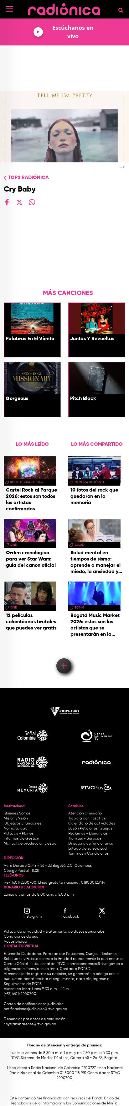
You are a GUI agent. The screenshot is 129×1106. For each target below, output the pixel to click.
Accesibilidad (16, 942)
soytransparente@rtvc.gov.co (30, 1024)
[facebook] (7, 202)
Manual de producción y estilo (30, 843)
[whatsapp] (32, 202)
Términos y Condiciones (88, 854)
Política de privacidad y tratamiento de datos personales (54, 932)
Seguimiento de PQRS (23, 984)
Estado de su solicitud (87, 849)
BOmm (79, 607)
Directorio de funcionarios (90, 843)
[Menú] (9, 8)
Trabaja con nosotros (87, 818)
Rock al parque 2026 (26, 482)
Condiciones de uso (21, 937)
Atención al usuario (85, 813)
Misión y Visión (16, 818)
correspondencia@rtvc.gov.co (93, 964)
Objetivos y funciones (22, 823)
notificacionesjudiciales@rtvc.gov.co (35, 1009)
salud (79, 544)
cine (13, 544)
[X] (19, 202)
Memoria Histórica (89, 482)
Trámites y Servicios (85, 838)
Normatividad (16, 828)
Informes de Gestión (21, 838)
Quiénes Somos (17, 813)
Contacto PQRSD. (75, 969)
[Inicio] (64, 7)
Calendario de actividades (91, 823)
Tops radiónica (28, 177)
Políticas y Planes (19, 833)
